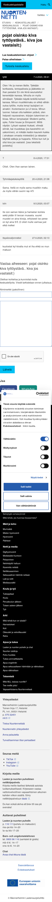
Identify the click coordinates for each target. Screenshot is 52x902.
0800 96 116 (12, 839)
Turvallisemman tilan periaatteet (19, 740)
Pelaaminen (8, 559)
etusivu (6, 22)
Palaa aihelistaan (12, 59)
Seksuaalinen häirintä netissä (16, 574)
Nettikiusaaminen (11, 571)
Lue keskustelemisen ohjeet (18, 55)
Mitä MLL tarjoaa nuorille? (15, 681)
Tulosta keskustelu (17, 66)
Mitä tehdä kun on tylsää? (14, 620)
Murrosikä (7, 529)
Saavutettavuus (26, 865)
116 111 (9, 824)
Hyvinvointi (8, 536)
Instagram (11, 762)
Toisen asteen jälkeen (13, 605)
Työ (4, 609)
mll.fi (5, 718)
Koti (4, 628)
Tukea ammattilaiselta (13, 658)
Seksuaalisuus (10, 25)
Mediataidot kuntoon (12, 555)
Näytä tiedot (37, 477)
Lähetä (7, 369)
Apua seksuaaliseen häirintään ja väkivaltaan (23, 666)
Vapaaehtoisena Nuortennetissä (17, 689)
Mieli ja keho (9, 524)
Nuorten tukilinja (10, 651)
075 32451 (10, 714)
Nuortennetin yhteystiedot (16, 729)
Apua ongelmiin (10, 662)
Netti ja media (10, 546)
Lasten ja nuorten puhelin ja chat (18, 647)
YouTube (10, 765)
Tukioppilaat (8, 593)
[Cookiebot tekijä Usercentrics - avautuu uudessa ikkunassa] (37, 394)
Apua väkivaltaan (10, 670)
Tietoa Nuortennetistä (14, 723)
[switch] (44, 448)
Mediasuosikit (9, 582)
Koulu (5, 597)
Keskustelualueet (25, 22)
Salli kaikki (26, 486)
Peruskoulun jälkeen (12, 601)
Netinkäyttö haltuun (12, 563)
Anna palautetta (11, 734)
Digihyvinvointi (9, 551)
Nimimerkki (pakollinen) (12, 289)
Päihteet (6, 540)
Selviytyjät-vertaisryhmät (14, 513)
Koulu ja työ (9, 588)
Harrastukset (9, 624)
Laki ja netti (8, 578)
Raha (5, 635)
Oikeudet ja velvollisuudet (14, 632)
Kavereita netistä (10, 567)
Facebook (8, 389)
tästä (24, 798)
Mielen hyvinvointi (11, 532)
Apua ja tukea (10, 642)
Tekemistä (8, 676)
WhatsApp (28, 389)
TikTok (9, 759)
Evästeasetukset (26, 869)
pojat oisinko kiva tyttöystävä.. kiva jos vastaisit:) (22, 27)
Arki (5, 615)
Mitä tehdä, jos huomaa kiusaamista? (20, 517)
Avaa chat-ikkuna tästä (14, 854)
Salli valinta (26, 496)
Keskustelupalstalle (13, 4)
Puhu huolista (9, 654)
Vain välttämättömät (26, 505)
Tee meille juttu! (10, 685)
